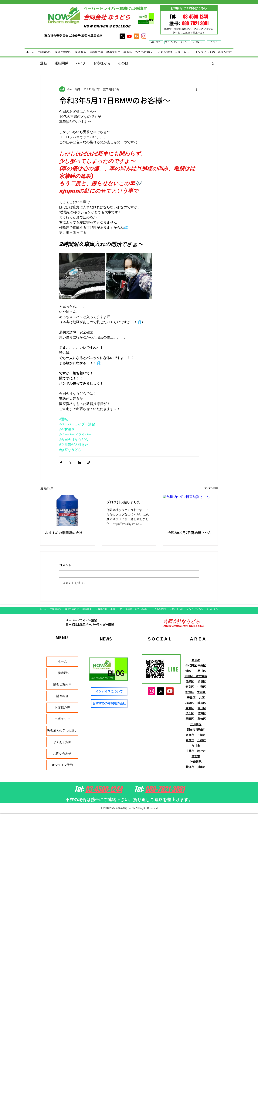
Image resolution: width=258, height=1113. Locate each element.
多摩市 (190, 734)
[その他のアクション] (196, 89)
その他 (123, 63)
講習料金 (62, 696)
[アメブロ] (136, 36)
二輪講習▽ (62, 673)
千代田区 (191, 665)
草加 (189, 740)
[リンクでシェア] (88, 462)
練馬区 (202, 702)
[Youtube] (129, 36)
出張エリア (62, 719)
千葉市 (190, 751)
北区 (202, 697)
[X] (122, 36)
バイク (81, 63)
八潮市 (201, 740)
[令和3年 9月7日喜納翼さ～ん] (190, 510)
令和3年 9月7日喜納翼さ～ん (189, 532)
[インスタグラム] (143, 36)
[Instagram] (151, 691)
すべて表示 (211, 488)
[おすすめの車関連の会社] (67, 510)
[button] (213, 63)
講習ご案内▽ (62, 684)
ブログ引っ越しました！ (125, 502)
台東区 (189, 708)
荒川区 (202, 708)
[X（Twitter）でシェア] (70, 462)
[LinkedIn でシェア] (79, 462)
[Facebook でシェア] (61, 462)
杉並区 (189, 692)
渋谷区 (202, 681)
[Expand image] (82, 276)
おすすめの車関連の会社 (63, 532)
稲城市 (200, 729)
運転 (43, 63)
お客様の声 (62, 707)
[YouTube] (170, 691)
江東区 (202, 713)
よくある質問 (62, 742)
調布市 (191, 729)
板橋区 (189, 702)
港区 (188, 670)
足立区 (189, 713)
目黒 (188, 681)
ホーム (62, 661)
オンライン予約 (62, 765)
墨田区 (189, 718)
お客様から (101, 63)
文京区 (201, 692)
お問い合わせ (62, 753)
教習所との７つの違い (62, 730)
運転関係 (61, 63)
